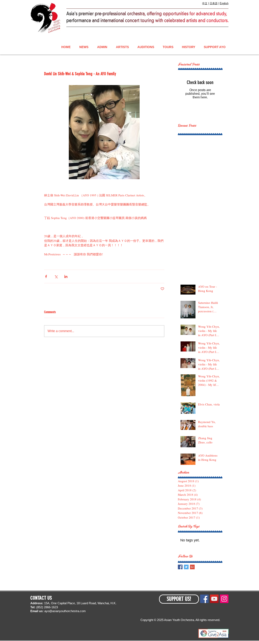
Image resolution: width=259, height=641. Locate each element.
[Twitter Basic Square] (186, 567)
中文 (204, 3)
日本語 (214, 3)
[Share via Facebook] (46, 276)
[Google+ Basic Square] (192, 567)
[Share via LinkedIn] (66, 276)
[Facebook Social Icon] (204, 599)
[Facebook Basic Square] (180, 567)
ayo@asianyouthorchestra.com (65, 611)
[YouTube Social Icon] (214, 599)
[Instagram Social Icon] (224, 599)
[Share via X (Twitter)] (56, 276)
